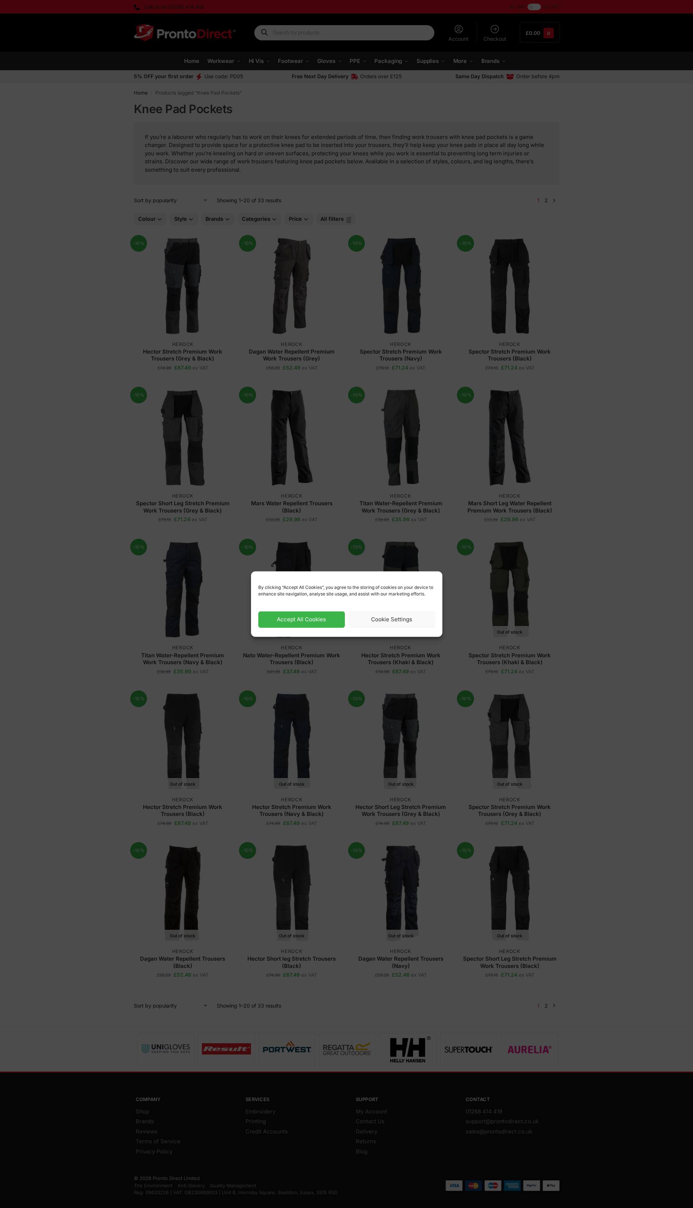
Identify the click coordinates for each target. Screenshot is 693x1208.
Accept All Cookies (301, 619)
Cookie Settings (391, 619)
